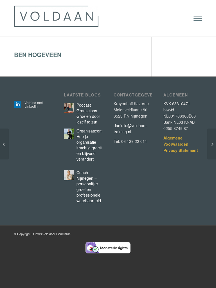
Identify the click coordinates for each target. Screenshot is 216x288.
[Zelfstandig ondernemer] (4, 144)
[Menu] (198, 18)
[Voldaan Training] (56, 18)
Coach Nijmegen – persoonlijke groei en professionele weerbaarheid (88, 186)
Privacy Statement (180, 150)
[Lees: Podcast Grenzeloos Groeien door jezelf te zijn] (69, 108)
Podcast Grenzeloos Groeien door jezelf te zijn (88, 113)
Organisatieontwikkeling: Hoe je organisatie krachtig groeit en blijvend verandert (98, 145)
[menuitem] (198, 18)
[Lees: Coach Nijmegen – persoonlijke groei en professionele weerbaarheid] (69, 175)
